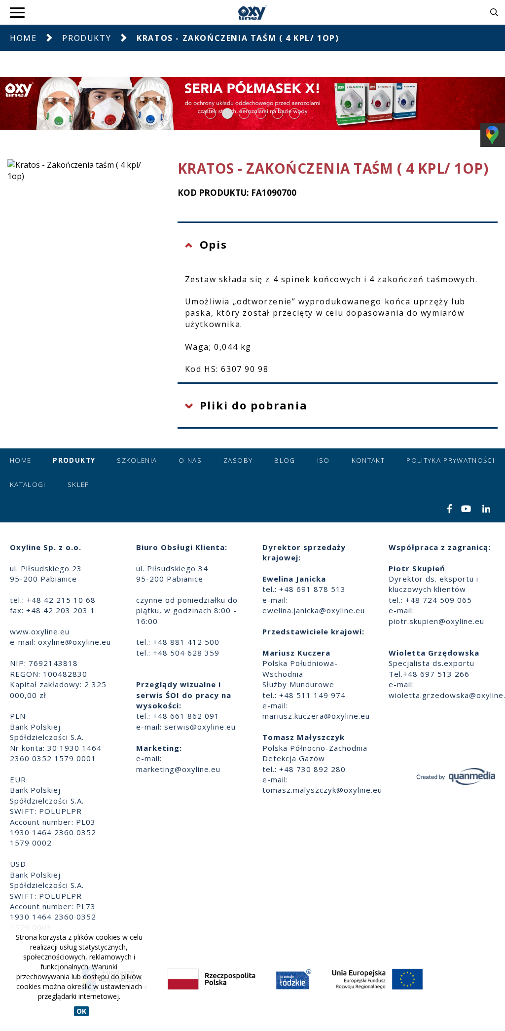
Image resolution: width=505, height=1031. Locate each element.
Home (23, 38)
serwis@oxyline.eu (200, 727)
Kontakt (368, 460)
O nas (190, 460)
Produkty (86, 38)
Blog (284, 460)
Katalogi (28, 484)
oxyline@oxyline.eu (74, 642)
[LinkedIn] (486, 509)
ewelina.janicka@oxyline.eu (313, 610)
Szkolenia (137, 460)
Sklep (79, 484)
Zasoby (237, 460)
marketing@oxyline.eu (178, 769)
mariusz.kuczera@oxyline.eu (316, 716)
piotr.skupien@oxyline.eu (436, 621)
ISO (323, 460)
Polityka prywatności (450, 460)
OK (81, 1011)
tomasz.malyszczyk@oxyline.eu (322, 790)
